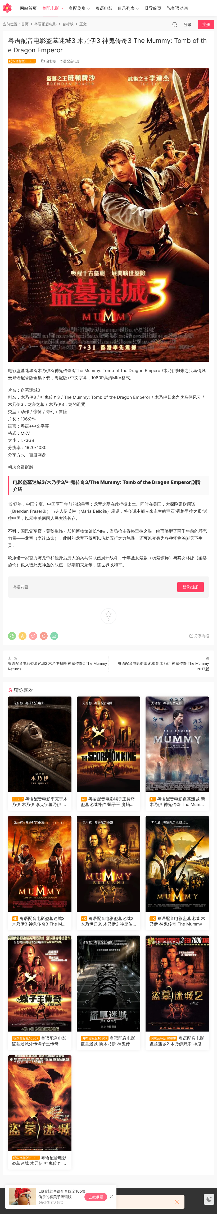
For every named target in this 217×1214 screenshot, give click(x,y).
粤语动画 (179, 8)
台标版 (51, 61)
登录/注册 (191, 587)
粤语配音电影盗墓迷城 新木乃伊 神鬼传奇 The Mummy (177, 801)
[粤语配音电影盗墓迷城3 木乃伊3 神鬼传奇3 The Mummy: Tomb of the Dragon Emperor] (39, 864)
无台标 (18, 703)
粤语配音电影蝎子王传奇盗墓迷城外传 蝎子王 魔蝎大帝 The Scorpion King (108, 801)
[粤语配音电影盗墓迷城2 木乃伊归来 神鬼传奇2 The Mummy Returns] (177, 983)
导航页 (155, 8)
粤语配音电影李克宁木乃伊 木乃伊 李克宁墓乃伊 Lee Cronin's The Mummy (39, 801)
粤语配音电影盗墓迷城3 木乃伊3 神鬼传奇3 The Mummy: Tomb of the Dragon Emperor (38, 921)
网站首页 (28, 8)
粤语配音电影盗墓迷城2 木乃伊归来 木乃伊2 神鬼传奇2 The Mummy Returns (107, 921)
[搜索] (174, 24)
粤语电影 (104, 8)
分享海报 (201, 636)
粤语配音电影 (70, 61)
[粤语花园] (7, 8)
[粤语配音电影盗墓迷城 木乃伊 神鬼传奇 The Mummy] (177, 864)
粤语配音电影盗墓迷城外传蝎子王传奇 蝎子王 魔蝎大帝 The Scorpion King (39, 1041)
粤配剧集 (77, 8)
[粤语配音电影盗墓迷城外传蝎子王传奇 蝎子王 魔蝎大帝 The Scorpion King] (39, 983)
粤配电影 (50, 8)
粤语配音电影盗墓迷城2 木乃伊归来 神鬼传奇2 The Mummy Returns (177, 1041)
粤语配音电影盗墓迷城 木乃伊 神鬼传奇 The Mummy (177, 921)
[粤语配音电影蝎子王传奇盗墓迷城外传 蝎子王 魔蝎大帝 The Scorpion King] (108, 744)
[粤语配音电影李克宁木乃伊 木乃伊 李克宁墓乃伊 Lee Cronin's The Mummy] (39, 744)
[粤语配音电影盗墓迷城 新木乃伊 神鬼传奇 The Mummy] (177, 744)
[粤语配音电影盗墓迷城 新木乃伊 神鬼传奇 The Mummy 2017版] (108, 983)
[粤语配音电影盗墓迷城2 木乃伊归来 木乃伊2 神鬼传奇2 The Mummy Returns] (108, 864)
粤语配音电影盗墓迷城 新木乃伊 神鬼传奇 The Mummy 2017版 (108, 1041)
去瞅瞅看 (95, 1197)
